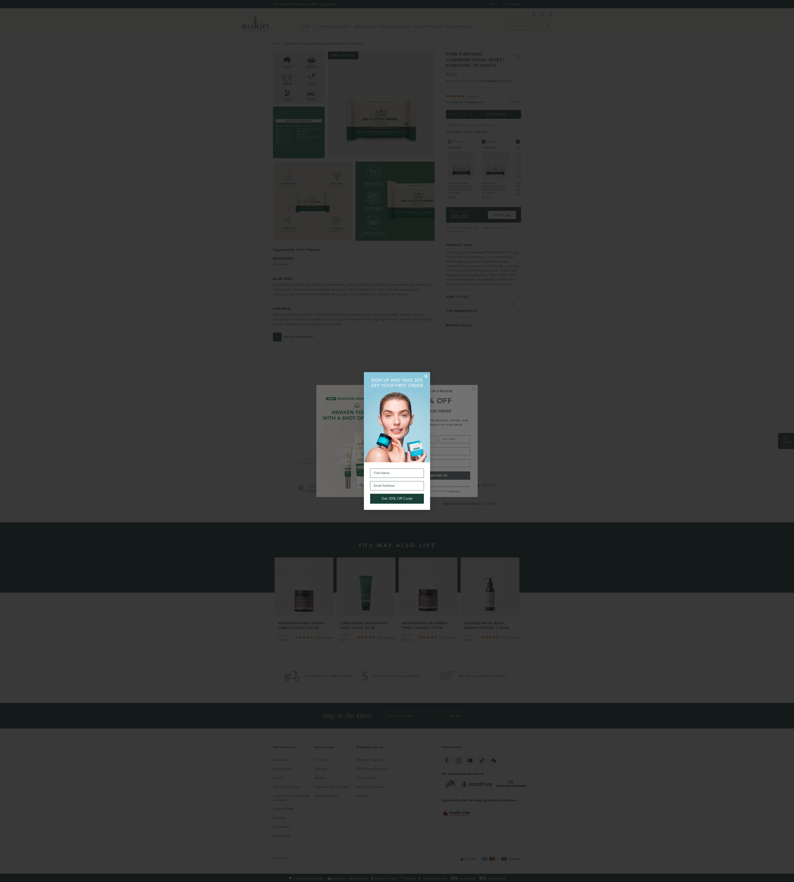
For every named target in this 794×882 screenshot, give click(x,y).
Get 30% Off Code (397, 498)
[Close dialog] (426, 376)
